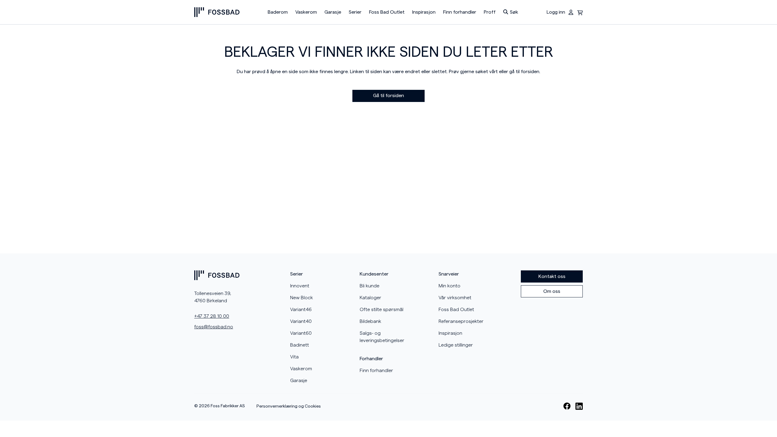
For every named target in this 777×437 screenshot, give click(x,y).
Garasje (332, 12)
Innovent (299, 285)
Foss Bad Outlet (387, 12)
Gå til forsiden (388, 95)
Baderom (278, 12)
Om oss (551, 291)
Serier (355, 12)
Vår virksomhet (455, 297)
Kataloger (370, 297)
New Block (301, 297)
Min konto (449, 285)
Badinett (299, 345)
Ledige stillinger (456, 345)
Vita (294, 356)
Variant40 (301, 321)
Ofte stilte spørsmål (381, 309)
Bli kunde (369, 285)
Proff (490, 12)
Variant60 (301, 333)
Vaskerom (306, 12)
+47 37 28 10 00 (211, 316)
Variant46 (301, 309)
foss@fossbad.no (213, 326)
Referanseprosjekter (461, 321)
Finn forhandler (459, 12)
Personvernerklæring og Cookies (288, 406)
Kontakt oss (551, 276)
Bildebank (370, 321)
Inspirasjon (424, 12)
